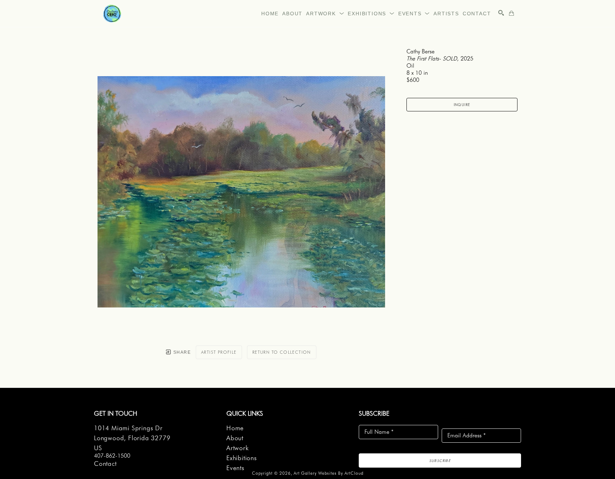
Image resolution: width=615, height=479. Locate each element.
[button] (325, 13)
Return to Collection (281, 352)
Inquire (462, 104)
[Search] (501, 13)
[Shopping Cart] (511, 13)
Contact (105, 463)
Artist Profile (219, 352)
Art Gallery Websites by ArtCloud (328, 473)
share (181, 352)
